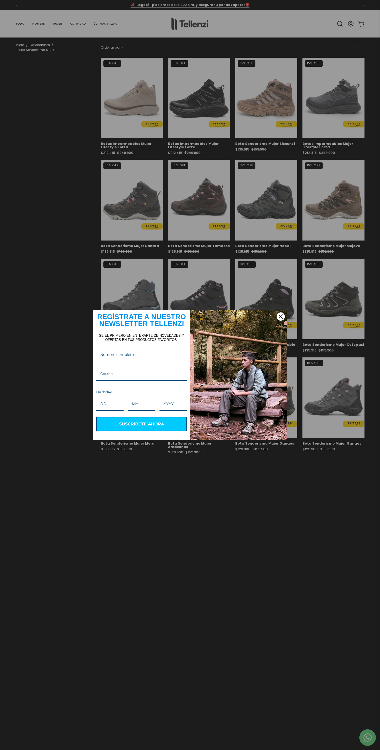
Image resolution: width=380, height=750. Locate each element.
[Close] (281, 316)
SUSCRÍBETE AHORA (141, 424)
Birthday (104, 392)
